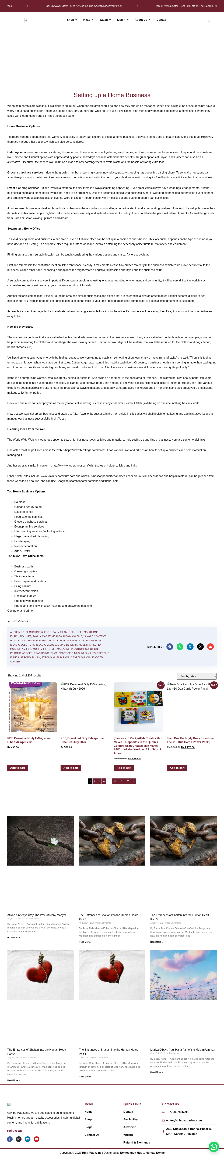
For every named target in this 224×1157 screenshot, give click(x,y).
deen (72, 632)
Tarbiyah (79, 657)
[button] (194, 19)
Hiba (59, 636)
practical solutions (85, 649)
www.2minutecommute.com (58, 476)
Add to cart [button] (17, 767)
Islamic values (46, 644)
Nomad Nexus (155, 1152)
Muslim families (20, 649)
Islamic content (94, 636)
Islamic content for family (29, 640)
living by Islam (67, 644)
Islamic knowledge (88, 640)
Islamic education (61, 640)
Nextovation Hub (131, 1152)
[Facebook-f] (10, 1139)
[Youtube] (36, 1139)
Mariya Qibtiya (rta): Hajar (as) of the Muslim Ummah (182, 1049)
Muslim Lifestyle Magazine (51, 649)
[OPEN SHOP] (76, 20)
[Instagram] (19, 1139)
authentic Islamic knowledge (30, 632)
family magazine (44, 636)
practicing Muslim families (77, 653)
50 (115, 781)
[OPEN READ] (92, 20)
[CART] (210, 20)
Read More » (13, 937)
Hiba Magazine (72, 636)
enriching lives (20, 636)
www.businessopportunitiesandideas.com (107, 476)
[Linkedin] (27, 1139)
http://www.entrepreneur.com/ (71, 465)
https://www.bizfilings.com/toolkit (85, 450)
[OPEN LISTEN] (127, 20)
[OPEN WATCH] (110, 20)
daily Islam (59, 632)
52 (127, 781)
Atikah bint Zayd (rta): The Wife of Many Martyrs (36, 915)
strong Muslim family (56, 657)
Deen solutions (87, 632)
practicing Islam (45, 653)
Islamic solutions (22, 644)
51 (121, 781)
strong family (30, 657)
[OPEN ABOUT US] (149, 20)
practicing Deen (21, 653)
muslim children (90, 644)
